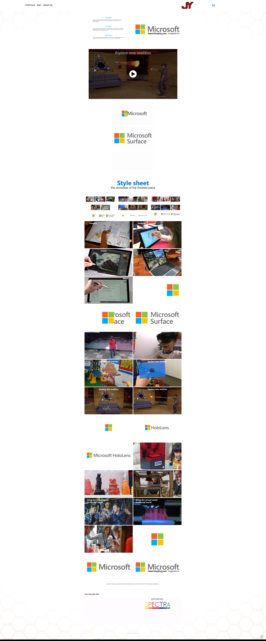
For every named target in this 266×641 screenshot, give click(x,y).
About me (47, 5)
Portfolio (30, 5)
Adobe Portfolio (135, 633)
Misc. (39, 5)
